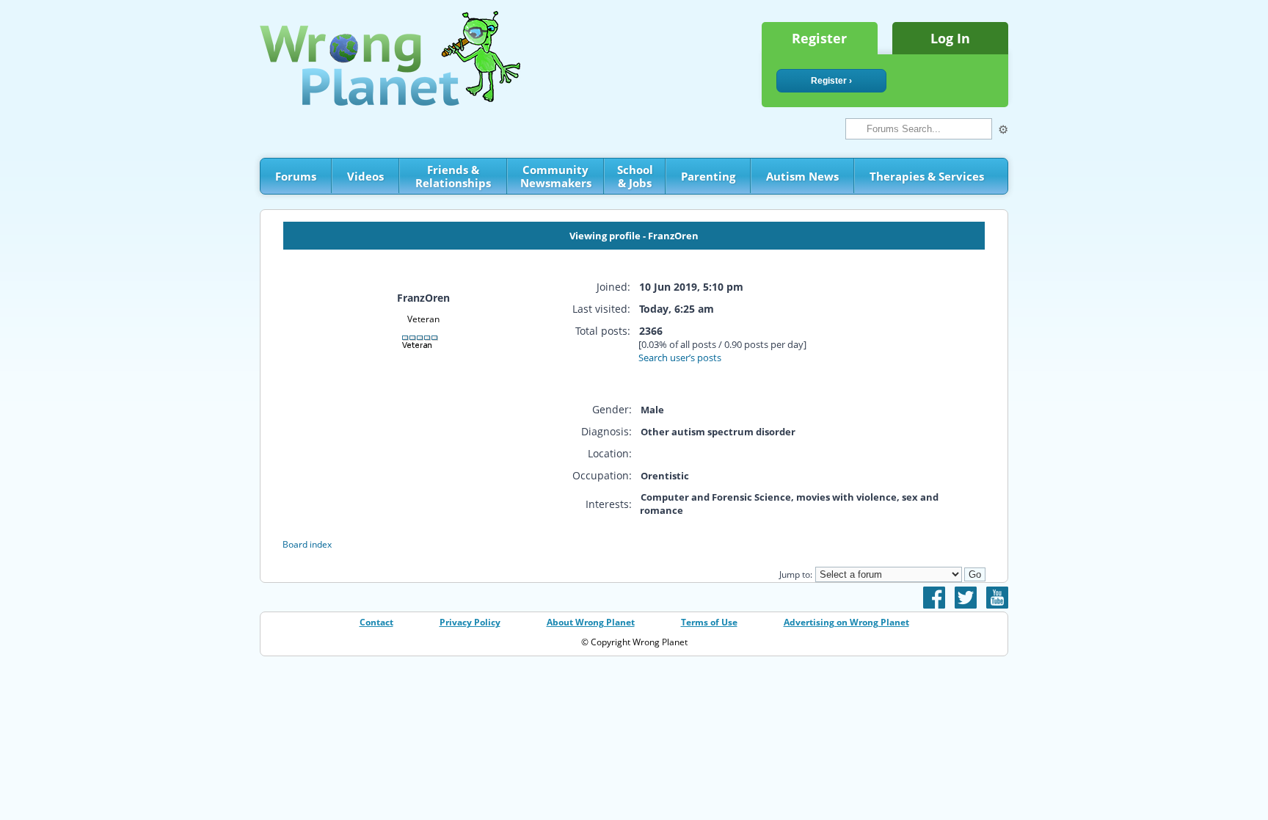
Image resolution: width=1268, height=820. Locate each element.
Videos (365, 176)
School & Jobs (635, 176)
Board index (307, 544)
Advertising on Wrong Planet (846, 622)
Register (819, 38)
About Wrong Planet (591, 622)
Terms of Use (709, 622)
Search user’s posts (679, 357)
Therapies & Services (927, 176)
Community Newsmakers (555, 176)
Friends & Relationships (453, 176)
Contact (376, 622)
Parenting (708, 176)
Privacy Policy (470, 622)
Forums (295, 176)
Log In (950, 38)
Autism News (802, 176)
